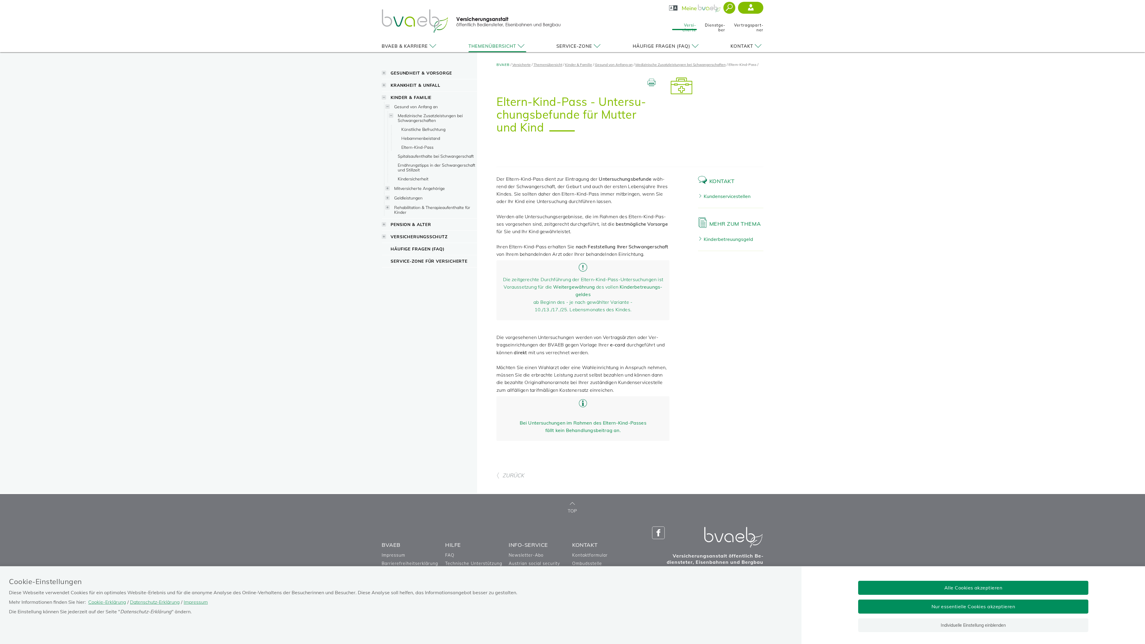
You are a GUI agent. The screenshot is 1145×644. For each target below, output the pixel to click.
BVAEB (503, 64)
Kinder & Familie (411, 97)
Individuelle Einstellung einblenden (973, 625)
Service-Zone (574, 46)
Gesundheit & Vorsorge (421, 72)
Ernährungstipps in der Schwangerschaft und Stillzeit (436, 167)
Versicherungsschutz (419, 236)
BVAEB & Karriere (405, 46)
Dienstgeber (715, 26)
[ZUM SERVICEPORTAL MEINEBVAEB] (701, 6)
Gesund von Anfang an (416, 106)
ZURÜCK (513, 475)
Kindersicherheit (413, 178)
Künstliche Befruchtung (423, 129)
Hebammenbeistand (420, 138)
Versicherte (689, 26)
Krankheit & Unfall (415, 85)
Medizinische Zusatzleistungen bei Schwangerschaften (430, 118)
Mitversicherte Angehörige (419, 188)
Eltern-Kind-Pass (417, 147)
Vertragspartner (748, 26)
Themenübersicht (492, 46)
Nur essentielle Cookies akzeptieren (973, 606)
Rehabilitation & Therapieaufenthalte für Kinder (432, 210)
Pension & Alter (411, 224)
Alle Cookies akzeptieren (973, 588)
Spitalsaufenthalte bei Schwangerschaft (436, 156)
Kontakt (742, 46)
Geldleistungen (408, 197)
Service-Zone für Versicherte (429, 261)
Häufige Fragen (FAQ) (661, 46)
